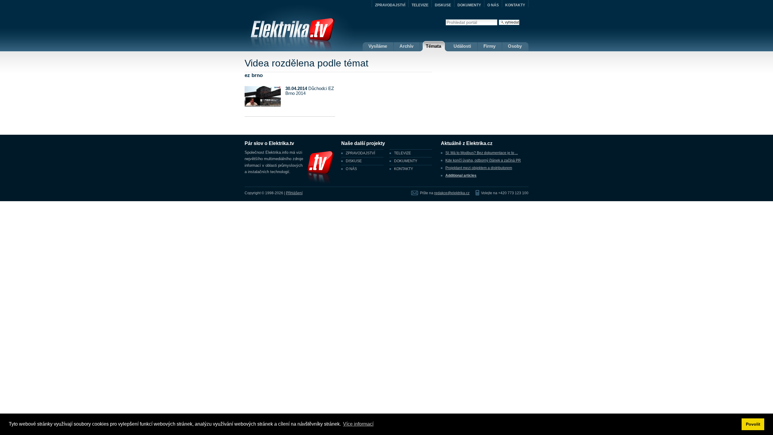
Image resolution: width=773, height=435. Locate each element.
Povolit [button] (753, 424)
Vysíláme (377, 46)
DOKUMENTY (469, 5)
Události (462, 46)
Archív (406, 46)
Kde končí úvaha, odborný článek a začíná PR (483, 160)
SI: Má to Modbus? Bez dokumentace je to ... (481, 153)
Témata (433, 46)
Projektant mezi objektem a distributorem (478, 168)
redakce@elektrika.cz (452, 193)
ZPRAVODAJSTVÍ (390, 5)
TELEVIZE (420, 5)
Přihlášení (294, 193)
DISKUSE (443, 5)
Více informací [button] (358, 424)
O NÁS (493, 5)
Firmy (489, 46)
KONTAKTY (515, 5)
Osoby (515, 46)
